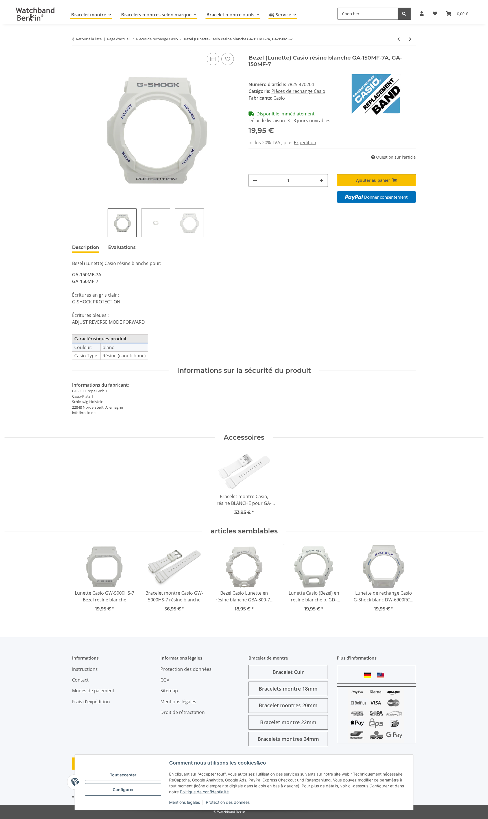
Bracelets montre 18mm (288, 688)
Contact (80, 680)
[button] (421, 13)
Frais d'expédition (91, 701)
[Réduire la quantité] (255, 180)
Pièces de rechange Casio (298, 91)
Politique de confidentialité (204, 791)
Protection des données (228, 802)
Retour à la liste (89, 38)
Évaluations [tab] (122, 247)
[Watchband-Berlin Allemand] (369, 675)
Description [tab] (85, 247)
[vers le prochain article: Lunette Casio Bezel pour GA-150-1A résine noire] (410, 39)
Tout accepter (123, 774)
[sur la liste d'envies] (227, 59)
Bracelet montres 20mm (288, 705)
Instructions (85, 669)
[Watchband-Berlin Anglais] (382, 675)
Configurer (123, 789)
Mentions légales (184, 802)
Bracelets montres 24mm (288, 738)
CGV (164, 680)
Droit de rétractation (182, 712)
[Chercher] (404, 14)
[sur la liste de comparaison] (213, 59)
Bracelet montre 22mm (288, 722)
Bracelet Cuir (288, 672)
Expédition (305, 142)
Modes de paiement (93, 690)
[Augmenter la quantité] (321, 180)
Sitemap (169, 690)
